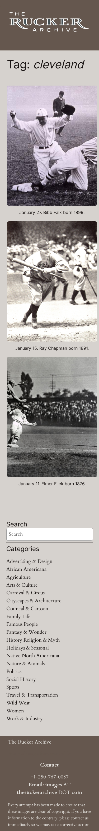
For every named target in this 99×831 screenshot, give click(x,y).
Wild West (18, 702)
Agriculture (18, 577)
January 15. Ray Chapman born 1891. (52, 348)
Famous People (22, 624)
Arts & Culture (22, 585)
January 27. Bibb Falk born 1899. (51, 212)
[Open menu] (49, 42)
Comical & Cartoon (27, 608)
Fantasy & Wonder (26, 632)
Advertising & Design (29, 561)
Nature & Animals (25, 663)
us (86, 818)
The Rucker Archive (29, 742)
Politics (13, 671)
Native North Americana (32, 655)
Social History (21, 679)
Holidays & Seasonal (27, 648)
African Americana (26, 569)
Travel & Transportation (32, 695)
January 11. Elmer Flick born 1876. (52, 483)
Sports (12, 687)
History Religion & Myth (33, 640)
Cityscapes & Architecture (34, 600)
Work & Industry (24, 718)
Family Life (18, 616)
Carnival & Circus (25, 592)
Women (15, 710)
